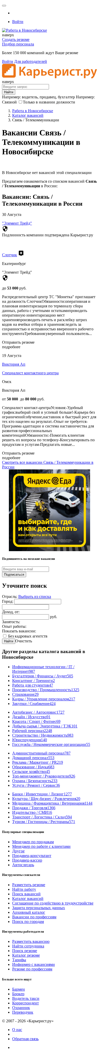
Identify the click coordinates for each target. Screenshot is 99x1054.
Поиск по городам (28, 921)
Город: (8, 601)
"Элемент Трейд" (17, 223)
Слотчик (9, 255)
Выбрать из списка (34, 596)
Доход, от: (11, 612)
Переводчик (22, 1012)
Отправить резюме (18, 342)
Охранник (21, 1007)
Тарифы (19, 960)
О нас (17, 1029)
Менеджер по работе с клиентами (41, 846)
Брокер (18, 994)
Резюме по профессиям (32, 969)
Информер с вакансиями (33, 964)
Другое (18, 851)
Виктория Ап (13, 364)
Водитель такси (25, 998)
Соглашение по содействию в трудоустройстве (52, 903)
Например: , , (38, 97)
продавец (48, 97)
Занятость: (11, 622)
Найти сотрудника (28, 946)
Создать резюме (15, 39)
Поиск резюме (24, 950)
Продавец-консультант (31, 855)
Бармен (18, 989)
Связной (9, 102)
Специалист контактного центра (30, 373)
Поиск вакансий (26, 894)
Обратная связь (25, 1039)
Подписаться (14, 574)
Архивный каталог (28, 912)
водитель (30, 97)
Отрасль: (10, 596)
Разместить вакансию (31, 941)
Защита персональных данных (38, 908)
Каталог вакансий (27, 898)
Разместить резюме (28, 885)
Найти (8, 641)
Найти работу (24, 889)
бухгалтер (66, 97)
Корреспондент (25, 1003)
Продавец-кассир (27, 860)
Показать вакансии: (19, 631)
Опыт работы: (14, 626)
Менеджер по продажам (33, 842)
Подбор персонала (18, 44)
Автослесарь (23, 865)
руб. (53, 617)
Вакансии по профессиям (34, 917)
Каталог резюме (26, 955)
